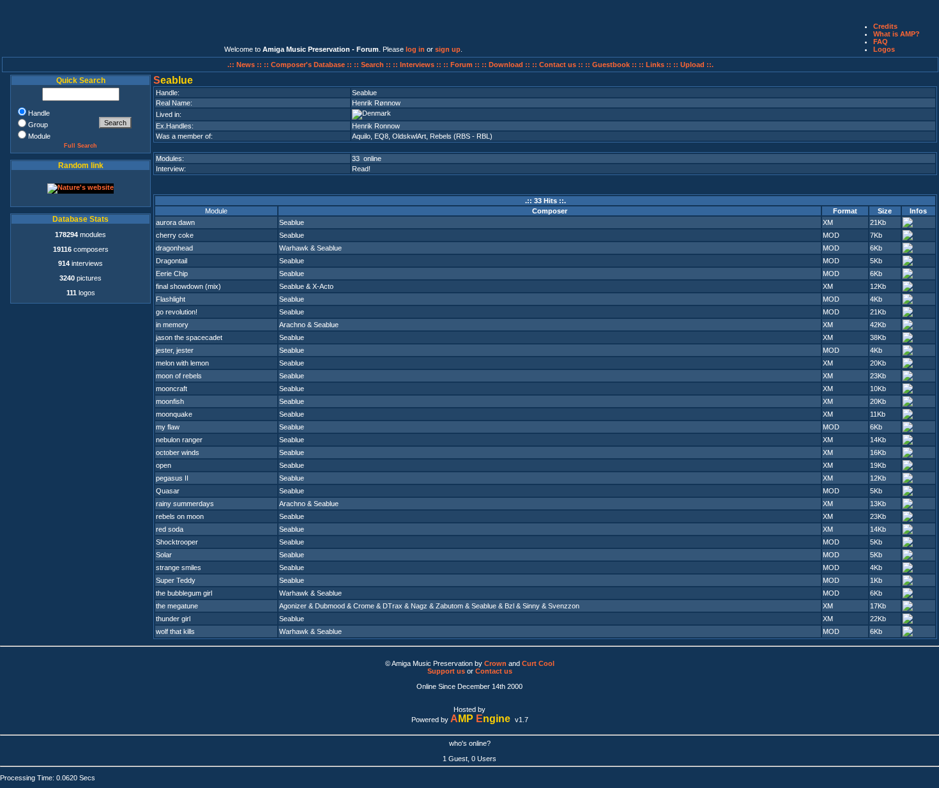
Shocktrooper (177, 542)
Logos (884, 49)
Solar (164, 555)
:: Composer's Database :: (309, 64)
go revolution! (176, 312)
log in (415, 49)
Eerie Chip (172, 273)
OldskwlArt (409, 136)
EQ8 (381, 136)
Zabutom (449, 606)
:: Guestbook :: (611, 64)
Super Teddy (175, 580)
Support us (446, 671)
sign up (448, 49)
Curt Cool (538, 663)
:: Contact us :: (557, 64)
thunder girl (173, 618)
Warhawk (294, 248)
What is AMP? (896, 34)
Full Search (80, 146)
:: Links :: (655, 64)
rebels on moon (180, 516)
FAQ (880, 41)
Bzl (509, 606)
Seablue (291, 222)
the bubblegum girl (184, 593)
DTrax (392, 606)
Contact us (493, 671)
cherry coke (175, 235)
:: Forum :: (462, 64)
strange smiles (178, 567)
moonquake (174, 414)
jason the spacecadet (189, 337)
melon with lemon (182, 363)
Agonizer (293, 606)
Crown (495, 663)
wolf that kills (175, 631)
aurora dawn (175, 222)
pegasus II (172, 478)
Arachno (292, 324)
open (163, 465)
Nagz (419, 606)
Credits (885, 26)
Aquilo (361, 136)
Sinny (531, 606)
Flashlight (170, 299)
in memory (172, 324)
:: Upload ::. (693, 64)
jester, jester (175, 350)
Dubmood (330, 606)
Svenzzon (563, 606)
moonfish (170, 401)
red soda (169, 529)
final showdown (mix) (188, 286)
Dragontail (171, 261)
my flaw (167, 427)
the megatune (177, 606)
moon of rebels (179, 376)
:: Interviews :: (418, 64)
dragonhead (174, 248)
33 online (366, 158)
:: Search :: (373, 64)
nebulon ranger (179, 440)
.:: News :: (245, 64)
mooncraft (171, 388)
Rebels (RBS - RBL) (461, 136)
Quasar (167, 491)
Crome (363, 606)
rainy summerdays (185, 503)
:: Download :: (507, 64)
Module (216, 211)
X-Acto (322, 286)
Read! (361, 169)
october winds (177, 452)
